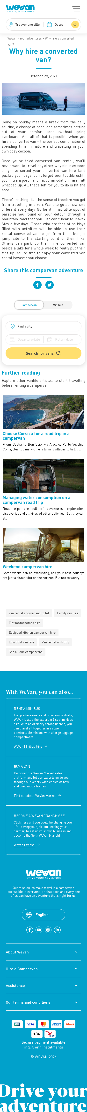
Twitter (49, 284)
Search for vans (40, 353)
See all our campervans (26, 652)
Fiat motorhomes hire (24, 623)
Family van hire (67, 613)
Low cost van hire (21, 642)
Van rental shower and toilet (29, 613)
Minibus (58, 305)
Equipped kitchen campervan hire (32, 632)
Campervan (29, 305)
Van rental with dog (55, 642)
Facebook (37, 284)
